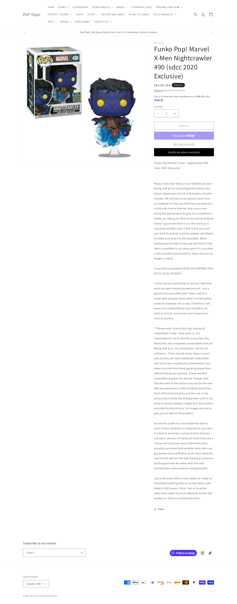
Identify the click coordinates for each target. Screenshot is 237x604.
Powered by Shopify (48, 596)
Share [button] (161, 509)
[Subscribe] (81, 553)
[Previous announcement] (24, 32)
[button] (63, 7)
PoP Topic (34, 596)
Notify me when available (184, 152)
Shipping (158, 90)
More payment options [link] (184, 144)
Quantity (158, 106)
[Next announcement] (213, 32)
